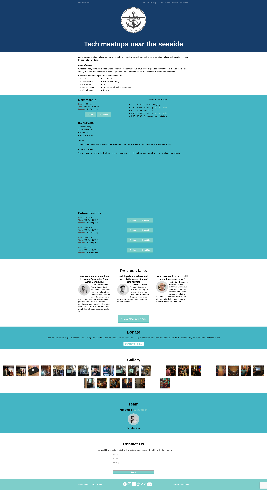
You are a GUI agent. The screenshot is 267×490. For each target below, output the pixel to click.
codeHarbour (84, 2)
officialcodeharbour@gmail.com (90, 484)
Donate (167, 2)
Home (146, 2)
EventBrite (104, 114)
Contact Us (184, 2)
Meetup (90, 114)
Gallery (174, 2)
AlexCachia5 (141, 410)
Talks (160, 2)
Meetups (153, 2)
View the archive (133, 319)
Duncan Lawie (160, 107)
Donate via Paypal (133, 344)
